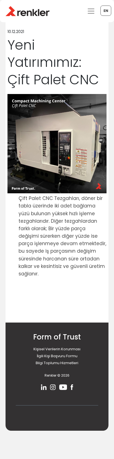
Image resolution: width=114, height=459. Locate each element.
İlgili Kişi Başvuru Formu (57, 356)
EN (105, 10)
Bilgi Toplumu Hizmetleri (57, 363)
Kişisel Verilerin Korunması (57, 349)
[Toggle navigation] (91, 11)
